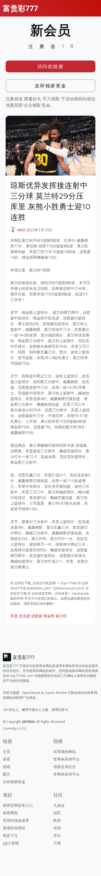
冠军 (57, 812)
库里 (14, 615)
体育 (6, 759)
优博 (57, 828)
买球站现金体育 (16, 820)
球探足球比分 (64, 766)
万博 (57, 843)
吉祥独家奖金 (50, 85)
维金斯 (48, 615)
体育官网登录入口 (18, 805)
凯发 (57, 820)
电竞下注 (10, 835)
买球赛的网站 (64, 751)
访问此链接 (50, 66)
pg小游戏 (11, 843)
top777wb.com (21, 675)
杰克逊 (24, 615)
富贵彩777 (20, 8)
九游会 (59, 805)
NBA (21, 230)
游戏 (6, 766)
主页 (6, 751)
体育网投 (10, 812)
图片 (6, 774)
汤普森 (36, 615)
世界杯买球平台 (66, 759)
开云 (57, 835)
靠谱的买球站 (14, 828)
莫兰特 (61, 615)
